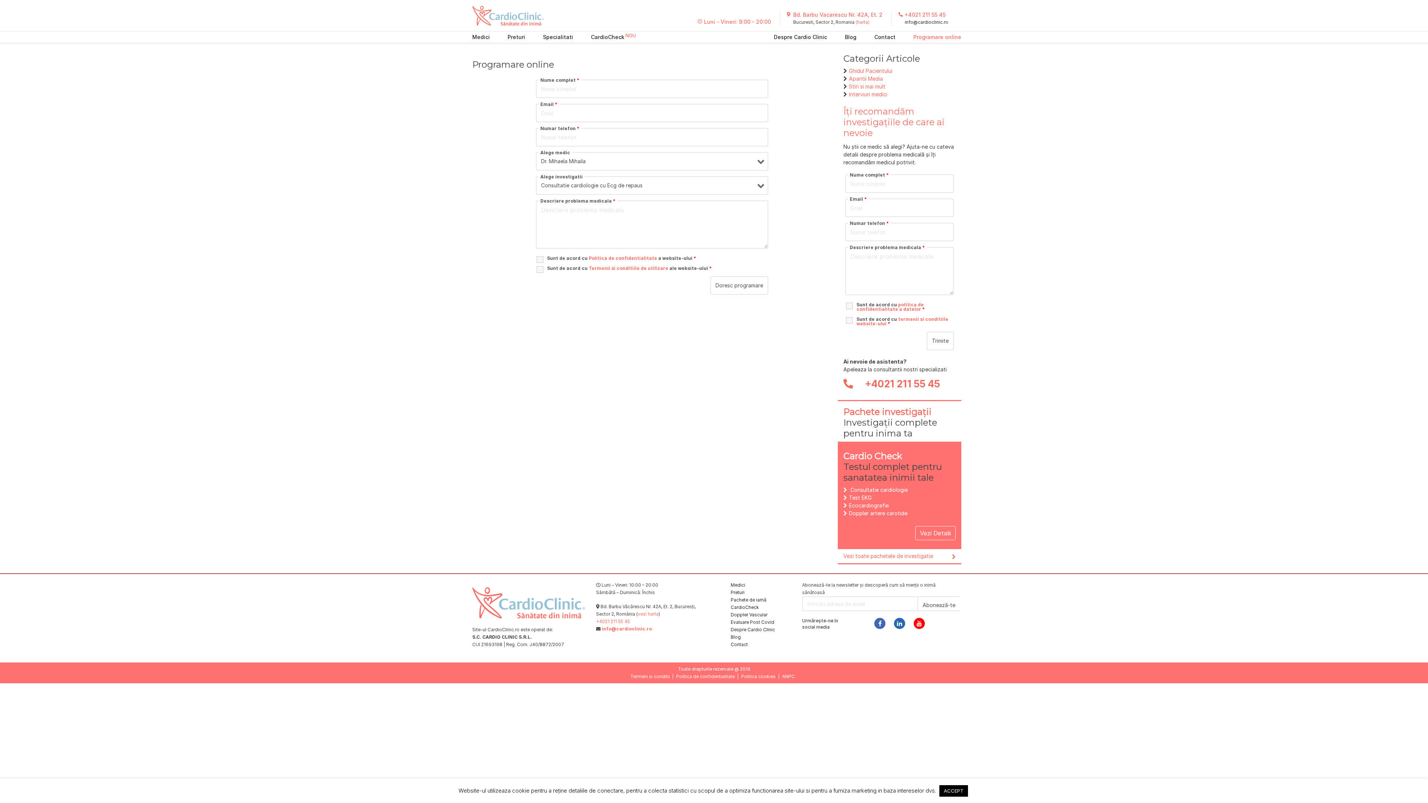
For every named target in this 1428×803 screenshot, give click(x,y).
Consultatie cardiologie (879, 490)
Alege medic (555, 153)
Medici (481, 37)
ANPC (788, 676)
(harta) (862, 22)
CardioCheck (607, 37)
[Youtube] (919, 623)
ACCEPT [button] (954, 791)
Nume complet (559, 80)
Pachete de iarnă (748, 600)
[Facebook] (879, 623)
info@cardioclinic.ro (926, 22)
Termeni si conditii (650, 676)
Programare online (937, 37)
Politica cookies (758, 676)
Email (548, 104)
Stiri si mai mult (867, 86)
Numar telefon (559, 128)
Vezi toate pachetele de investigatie (888, 556)
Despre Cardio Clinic (800, 37)
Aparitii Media (866, 78)
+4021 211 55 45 (925, 15)
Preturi (516, 37)
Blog (850, 37)
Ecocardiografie (869, 505)
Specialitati (558, 37)
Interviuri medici (868, 94)
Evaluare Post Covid (752, 622)
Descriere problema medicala (577, 201)
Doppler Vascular (749, 614)
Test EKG (860, 497)
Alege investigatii (561, 177)
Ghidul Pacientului (870, 71)
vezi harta (648, 614)
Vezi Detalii (935, 533)
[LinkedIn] (899, 623)
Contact (884, 37)
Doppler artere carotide (878, 513)
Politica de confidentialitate (705, 676)
